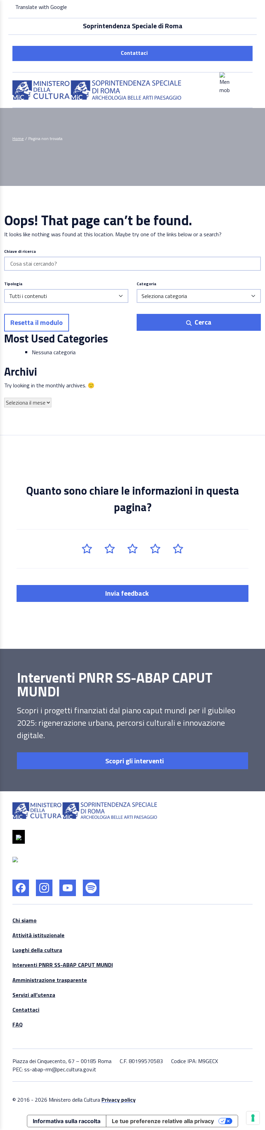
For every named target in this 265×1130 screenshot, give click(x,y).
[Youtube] (67, 888)
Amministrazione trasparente (49, 980)
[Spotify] (91, 888)
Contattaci (134, 53)
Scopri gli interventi (134, 760)
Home (18, 139)
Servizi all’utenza (33, 995)
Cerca (202, 322)
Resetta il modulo (36, 322)
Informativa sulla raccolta (66, 1121)
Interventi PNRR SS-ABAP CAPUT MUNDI (62, 965)
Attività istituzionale (38, 935)
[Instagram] (44, 888)
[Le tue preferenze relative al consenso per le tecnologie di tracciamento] (252, 1117)
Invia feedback (127, 593)
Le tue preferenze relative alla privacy (163, 1121)
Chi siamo (24, 920)
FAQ (17, 1024)
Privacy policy (118, 1100)
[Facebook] (20, 888)
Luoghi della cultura (37, 950)
